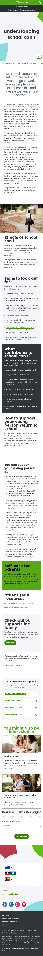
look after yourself (27, 579)
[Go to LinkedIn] (11, 904)
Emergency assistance (28, 10)
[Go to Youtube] (24, 904)
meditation (25, 515)
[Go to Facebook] (4, 904)
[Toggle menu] (3, 2)
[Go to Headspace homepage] (17, 2)
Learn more (10, 643)
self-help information (8, 63)
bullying (20, 399)
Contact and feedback (11, 894)
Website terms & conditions (10, 918)
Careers (5, 890)
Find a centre (14, 10)
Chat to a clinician (22, 6)
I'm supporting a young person (27, 63)
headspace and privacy (9, 922)
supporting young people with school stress (20, 796)
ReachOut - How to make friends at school (18, 603)
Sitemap (5, 925)
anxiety (8, 370)
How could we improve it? (11, 822)
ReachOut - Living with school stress (16, 608)
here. (21, 933)
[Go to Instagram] (17, 904)
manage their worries (17, 503)
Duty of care (6, 915)
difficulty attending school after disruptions (20, 327)
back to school (12, 756)
